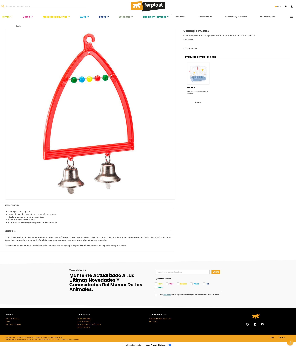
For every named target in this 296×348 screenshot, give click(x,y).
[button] (278, 6)
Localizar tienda (267, 16)
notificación (167, 295)
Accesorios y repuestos (236, 16)
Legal (272, 337)
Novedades (180, 16)
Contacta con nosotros (160, 318)
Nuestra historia (12, 318)
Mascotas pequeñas (55, 16)
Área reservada (83, 321)
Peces (102, 16)
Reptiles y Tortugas (154, 16)
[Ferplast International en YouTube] (261, 324)
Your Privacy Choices (155, 345)
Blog (8, 321)
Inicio (18, 26)
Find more (198, 102)
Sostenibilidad (205, 16)
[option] (90, 114)
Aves (83, 16)
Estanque (124, 16)
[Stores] (286, 6)
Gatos (26, 16)
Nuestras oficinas (13, 324)
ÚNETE (216, 272)
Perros (5, 16)
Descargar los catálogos (89, 324)
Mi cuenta (153, 321)
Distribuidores (83, 327)
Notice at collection (133, 345)
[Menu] (291, 17)
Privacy (282, 337)
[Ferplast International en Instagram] (247, 324)
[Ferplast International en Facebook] (253, 324)
